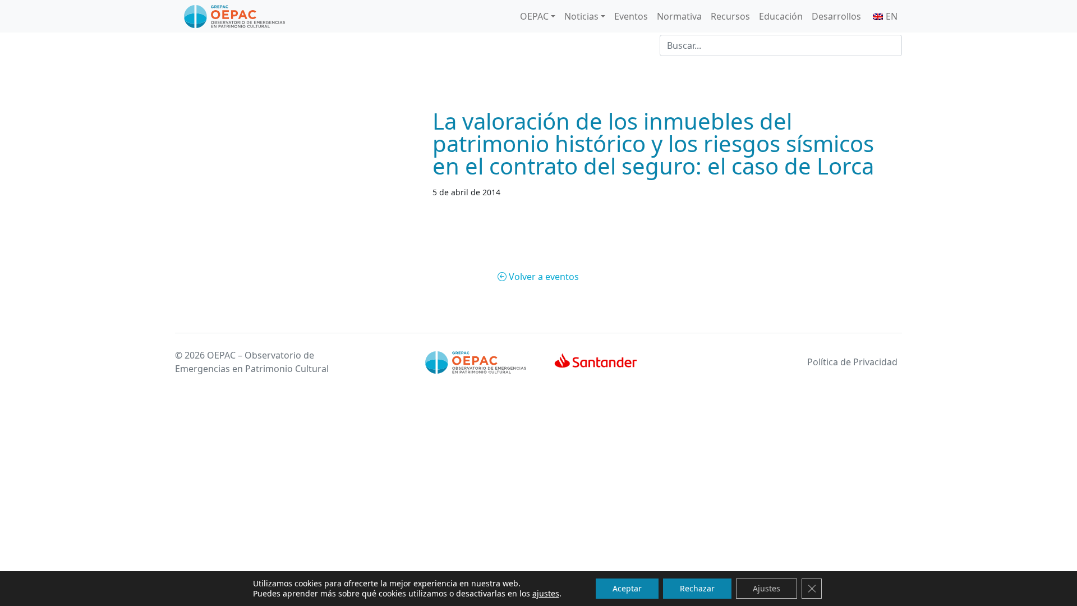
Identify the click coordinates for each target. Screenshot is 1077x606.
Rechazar (697, 588)
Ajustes (766, 588)
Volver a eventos (543, 276)
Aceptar (627, 588)
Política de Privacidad (852, 362)
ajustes (545, 594)
